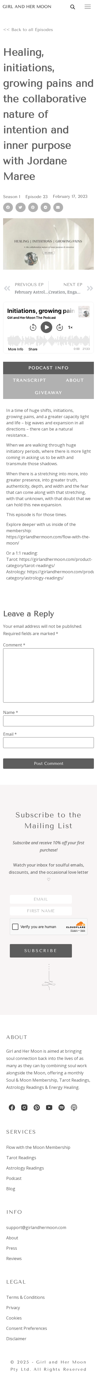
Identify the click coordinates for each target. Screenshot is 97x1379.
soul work (77, 1065)
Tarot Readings (74, 1080)
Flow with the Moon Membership (38, 1147)
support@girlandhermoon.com (36, 1227)
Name (10, 712)
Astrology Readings (25, 1087)
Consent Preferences (26, 1328)
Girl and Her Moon (27, 6)
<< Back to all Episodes (28, 29)
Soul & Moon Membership (31, 1080)
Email (10, 734)
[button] (8, 207)
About (12, 1238)
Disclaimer (16, 1339)
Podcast (13, 1178)
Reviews (14, 1258)
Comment (14, 645)
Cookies (14, 1318)
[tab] (48, 368)
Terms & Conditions (25, 1297)
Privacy (13, 1307)
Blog (10, 1189)
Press (11, 1248)
